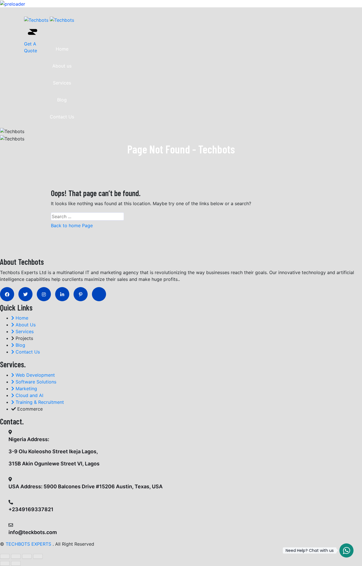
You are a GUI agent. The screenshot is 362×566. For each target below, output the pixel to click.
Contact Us (62, 117)
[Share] (27, 556)
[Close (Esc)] (38, 556)
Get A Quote (30, 47)
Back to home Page (72, 225)
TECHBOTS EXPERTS (28, 544)
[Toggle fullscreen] (16, 556)
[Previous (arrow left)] (5, 563)
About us (62, 66)
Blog (62, 100)
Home (62, 49)
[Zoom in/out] (5, 556)
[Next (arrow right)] (16, 563)
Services (62, 83)
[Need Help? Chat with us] (346, 550)
